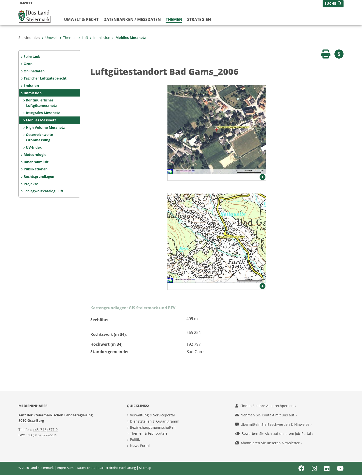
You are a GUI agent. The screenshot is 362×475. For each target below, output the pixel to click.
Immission (101, 37)
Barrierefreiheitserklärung (117, 467)
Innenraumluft (36, 162)
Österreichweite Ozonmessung (39, 137)
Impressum (65, 467)
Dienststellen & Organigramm (154, 421)
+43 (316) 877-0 (45, 429)
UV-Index (34, 147)
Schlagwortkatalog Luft (43, 191)
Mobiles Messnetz (130, 37)
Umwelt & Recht (81, 19)
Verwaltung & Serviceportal (152, 415)
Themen (174, 19)
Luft (85, 37)
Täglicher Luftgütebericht (45, 78)
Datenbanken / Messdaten (132, 19)
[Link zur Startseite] (34, 15)
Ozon (28, 63)
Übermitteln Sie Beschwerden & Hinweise (275, 424)
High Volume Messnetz (45, 127)
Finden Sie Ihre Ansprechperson (267, 405)
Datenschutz (86, 467)
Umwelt (51, 37)
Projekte (31, 183)
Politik (135, 439)
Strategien (199, 19)
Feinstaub (32, 56)
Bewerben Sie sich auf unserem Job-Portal (277, 433)
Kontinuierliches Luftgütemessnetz (41, 103)
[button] (333, 4)
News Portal (140, 445)
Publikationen (36, 169)
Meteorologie (35, 154)
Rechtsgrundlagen (39, 176)
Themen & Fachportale (148, 433)
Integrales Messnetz (43, 112)
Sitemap (145, 467)
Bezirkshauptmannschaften (153, 427)
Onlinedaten (34, 71)
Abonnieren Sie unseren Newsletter (271, 443)
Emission (31, 85)
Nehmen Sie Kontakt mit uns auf (268, 415)
